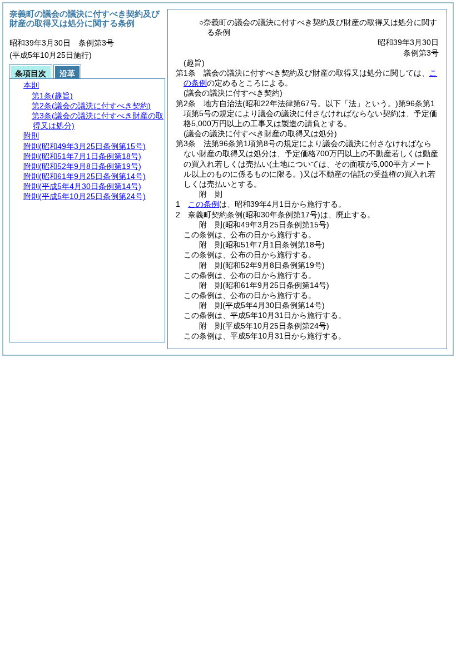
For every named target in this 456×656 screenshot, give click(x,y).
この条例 (203, 204)
